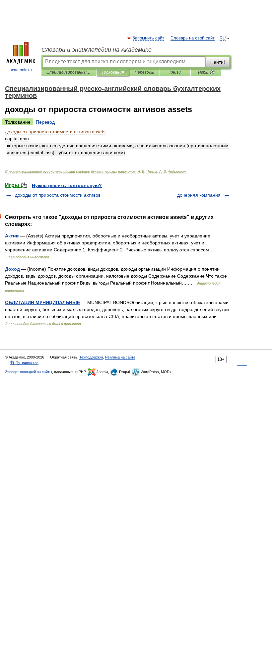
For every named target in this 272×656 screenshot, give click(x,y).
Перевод (45, 122)
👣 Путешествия (24, 362)
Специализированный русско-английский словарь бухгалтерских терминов (68, 72)
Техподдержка (91, 357)
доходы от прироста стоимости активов (58, 195)
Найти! (217, 62)
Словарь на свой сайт (192, 38)
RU (223, 38)
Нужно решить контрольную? (67, 185)
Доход (12, 269)
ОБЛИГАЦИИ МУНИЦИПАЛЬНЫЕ (42, 302)
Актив (12, 235)
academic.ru (21, 70)
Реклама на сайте (120, 357)
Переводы (144, 72)
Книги (175, 72)
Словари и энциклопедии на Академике (96, 49)
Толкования (113, 72)
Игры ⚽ (206, 72)
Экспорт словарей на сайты (28, 372)
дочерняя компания (199, 195)
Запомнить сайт (148, 38)
